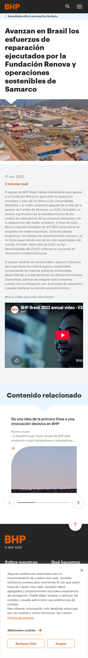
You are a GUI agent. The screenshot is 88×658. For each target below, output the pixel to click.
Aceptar (61, 643)
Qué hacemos (65, 562)
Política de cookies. (20, 617)
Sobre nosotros (21, 562)
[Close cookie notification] (81, 570)
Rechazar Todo (26, 643)
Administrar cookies (21, 630)
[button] (10, 502)
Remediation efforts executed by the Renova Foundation (33, 16)
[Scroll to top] (75, 524)
